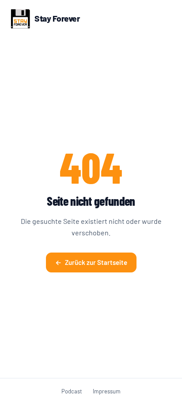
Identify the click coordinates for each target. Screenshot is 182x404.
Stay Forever (57, 18)
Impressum (107, 391)
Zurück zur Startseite (91, 262)
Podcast (71, 391)
